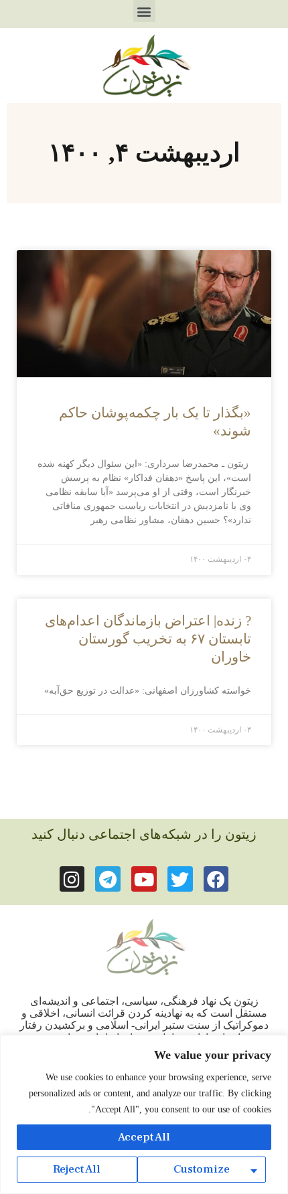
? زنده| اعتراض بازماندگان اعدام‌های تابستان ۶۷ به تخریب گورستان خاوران (148, 639)
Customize (201, 1169)
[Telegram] (108, 879)
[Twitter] (180, 879)
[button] (144, 11)
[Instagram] (72, 879)
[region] (144, 1114)
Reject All (76, 1169)
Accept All (144, 1137)
